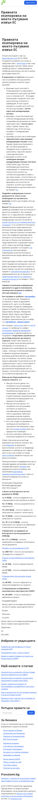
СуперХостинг (16, 799)
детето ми (18, 325)
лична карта (22, 63)
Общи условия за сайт (12, 762)
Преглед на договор (11, 768)
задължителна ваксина (20, 271)
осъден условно (19, 429)
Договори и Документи (12, 749)
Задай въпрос (30, 2)
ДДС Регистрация (10, 739)
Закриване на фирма (11, 755)
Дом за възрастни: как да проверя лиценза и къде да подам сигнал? (19, 693)
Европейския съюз (10, 58)
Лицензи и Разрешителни (13, 736)
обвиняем (10, 445)
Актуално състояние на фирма (15, 752)
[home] (12, 2)
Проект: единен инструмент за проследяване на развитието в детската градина (17, 686)
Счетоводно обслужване (13, 746)
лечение (23, 466)
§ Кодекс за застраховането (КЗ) (15, 548)
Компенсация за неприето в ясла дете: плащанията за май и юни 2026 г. (17, 679)
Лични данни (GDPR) (11, 759)
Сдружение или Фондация (14, 733)
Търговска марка (10, 765)
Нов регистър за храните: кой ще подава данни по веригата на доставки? (18, 673)
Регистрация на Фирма (12, 730)
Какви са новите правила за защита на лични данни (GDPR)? (17, 657)
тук (16, 190)
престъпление (8, 455)
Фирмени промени (11, 743)
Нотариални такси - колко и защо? (15, 652)
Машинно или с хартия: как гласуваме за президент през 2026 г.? (18, 699)
